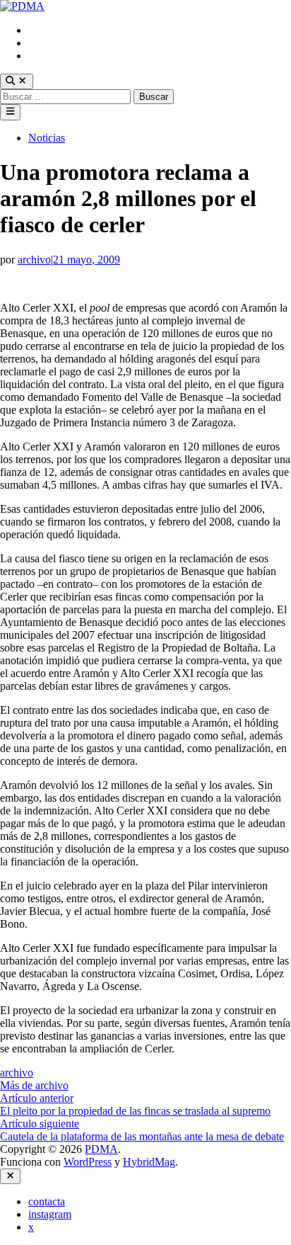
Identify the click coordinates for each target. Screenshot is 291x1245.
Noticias (46, 138)
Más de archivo (34, 1085)
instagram (49, 43)
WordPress (88, 1162)
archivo (34, 260)
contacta (46, 30)
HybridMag (149, 1162)
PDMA (101, 1149)
